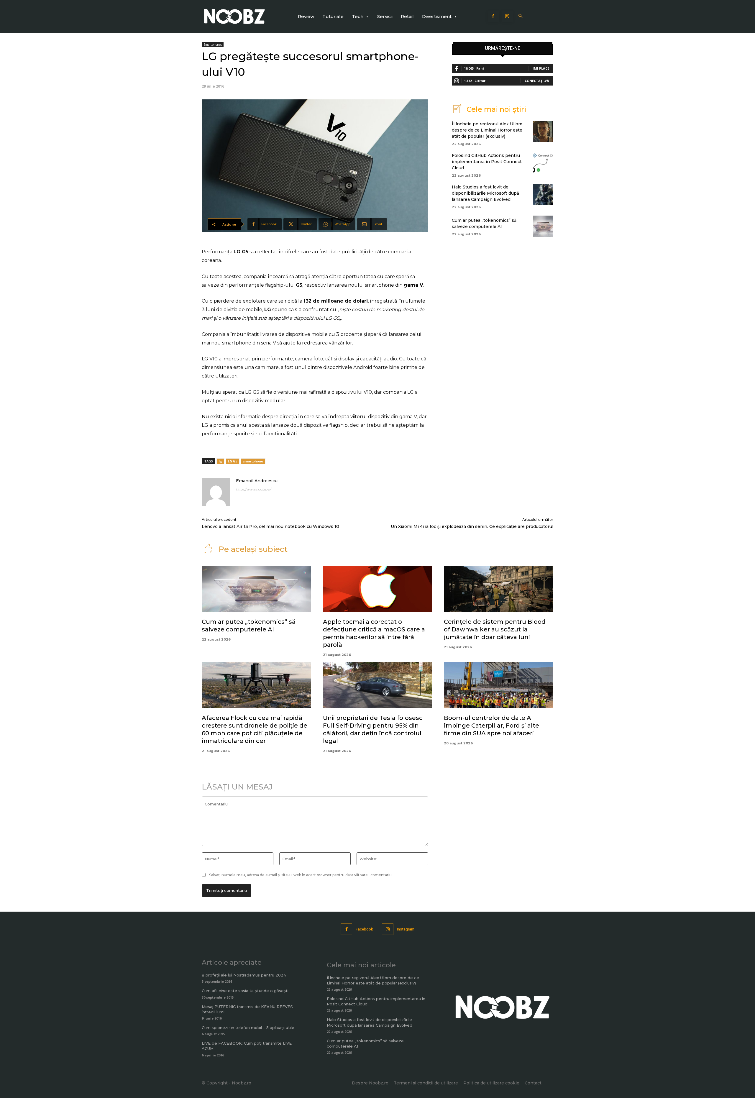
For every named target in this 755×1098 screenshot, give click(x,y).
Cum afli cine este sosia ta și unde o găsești (245, 990)
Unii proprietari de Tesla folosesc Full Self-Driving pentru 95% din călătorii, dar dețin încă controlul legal (373, 729)
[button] (520, 16)
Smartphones (212, 44)
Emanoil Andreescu (257, 480)
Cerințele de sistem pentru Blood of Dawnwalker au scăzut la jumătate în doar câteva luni (495, 629)
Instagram (405, 929)
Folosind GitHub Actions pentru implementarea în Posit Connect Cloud (487, 161)
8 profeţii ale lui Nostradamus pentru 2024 (244, 975)
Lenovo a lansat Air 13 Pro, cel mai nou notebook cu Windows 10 (270, 526)
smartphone (253, 461)
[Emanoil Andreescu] (216, 492)
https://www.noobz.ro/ (253, 489)
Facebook (364, 929)
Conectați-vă (537, 80)
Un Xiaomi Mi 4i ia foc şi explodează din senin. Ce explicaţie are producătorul (472, 526)
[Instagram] (507, 16)
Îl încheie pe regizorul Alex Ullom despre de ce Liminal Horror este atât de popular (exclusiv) (487, 130)
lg (220, 461)
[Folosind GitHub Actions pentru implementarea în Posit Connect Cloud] (543, 163)
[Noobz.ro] (234, 16)
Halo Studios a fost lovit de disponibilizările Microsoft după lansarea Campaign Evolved (485, 193)
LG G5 (232, 461)
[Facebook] (493, 16)
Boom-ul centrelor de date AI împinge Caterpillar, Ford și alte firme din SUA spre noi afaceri (491, 725)
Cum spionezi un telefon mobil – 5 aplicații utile (248, 1027)
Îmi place (541, 68)
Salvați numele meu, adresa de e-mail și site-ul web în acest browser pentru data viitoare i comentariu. (301, 875)
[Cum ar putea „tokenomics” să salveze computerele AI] (543, 226)
